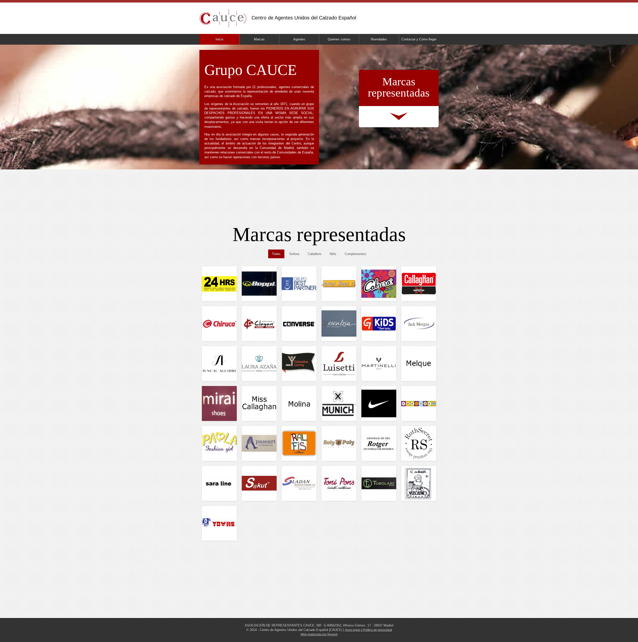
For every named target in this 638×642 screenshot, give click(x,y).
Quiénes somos (339, 39)
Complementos (355, 254)
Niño (333, 254)
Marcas (259, 39)
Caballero (314, 254)
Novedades (379, 39)
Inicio (219, 39)
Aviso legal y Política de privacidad (368, 630)
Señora (294, 254)
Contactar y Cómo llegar (418, 39)
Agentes (299, 39)
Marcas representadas (399, 87)
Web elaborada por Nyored (319, 634)
